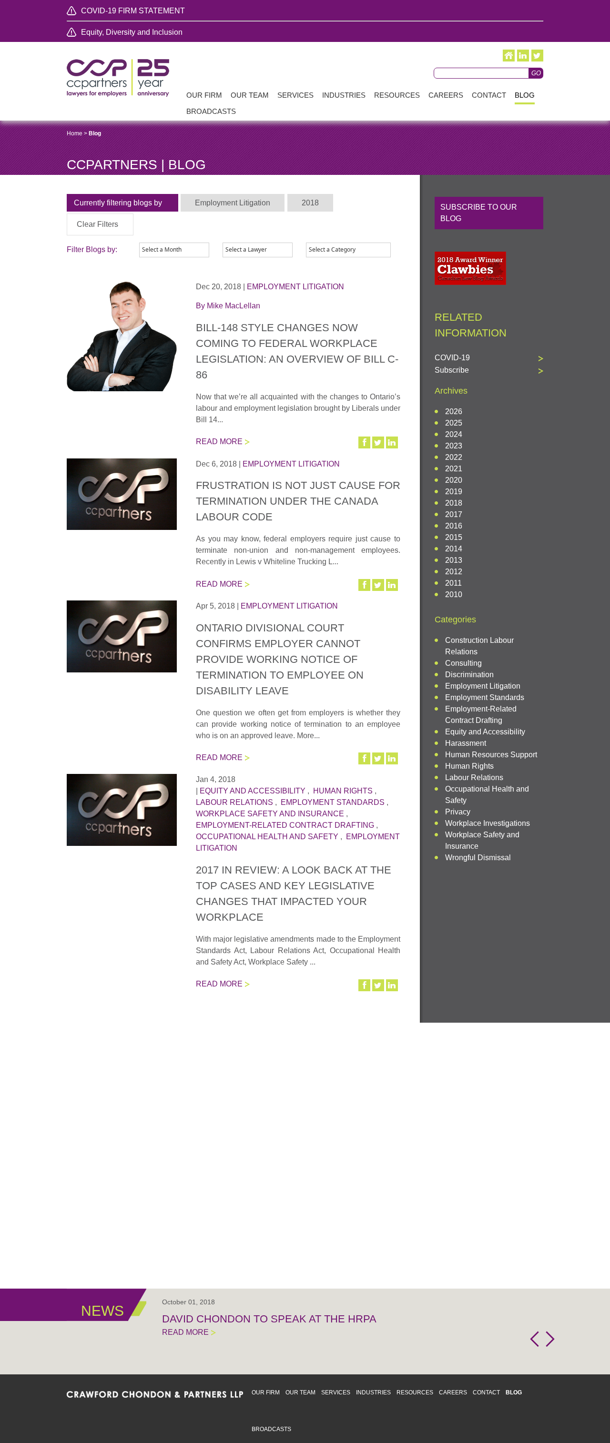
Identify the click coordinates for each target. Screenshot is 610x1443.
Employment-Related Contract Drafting (285, 825)
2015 (453, 537)
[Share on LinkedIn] (392, 442)
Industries (373, 1392)
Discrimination (469, 675)
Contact (486, 1392)
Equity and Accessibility (252, 791)
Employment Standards (333, 802)
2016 (453, 526)
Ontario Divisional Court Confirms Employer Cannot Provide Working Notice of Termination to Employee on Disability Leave (280, 659)
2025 (453, 423)
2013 (453, 560)
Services (335, 1392)
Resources (414, 1392)
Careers (453, 1392)
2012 (453, 572)
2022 (453, 457)
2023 (453, 446)
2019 (453, 492)
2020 (453, 480)
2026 (453, 411)
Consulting (463, 663)
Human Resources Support (491, 755)
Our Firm (266, 1392)
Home (74, 133)
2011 (453, 583)
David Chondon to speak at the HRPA (269, 1319)
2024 (453, 434)
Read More (219, 441)
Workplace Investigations (487, 823)
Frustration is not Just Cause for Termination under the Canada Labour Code (298, 501)
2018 (453, 503)
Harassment (465, 743)
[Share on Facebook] (365, 442)
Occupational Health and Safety (267, 837)
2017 (453, 514)
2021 (453, 469)
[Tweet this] (379, 442)
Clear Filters (97, 224)
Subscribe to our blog (478, 213)
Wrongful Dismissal (478, 858)
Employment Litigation (295, 287)
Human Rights (343, 791)
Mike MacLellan (233, 306)
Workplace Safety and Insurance (270, 814)
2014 (453, 549)
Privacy (457, 812)
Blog (514, 1392)
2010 (453, 594)
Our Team (300, 1392)
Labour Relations (234, 802)
